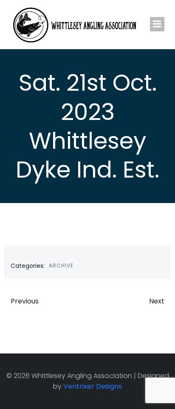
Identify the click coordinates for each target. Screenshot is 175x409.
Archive (61, 265)
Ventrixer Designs (92, 386)
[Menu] (157, 24)
